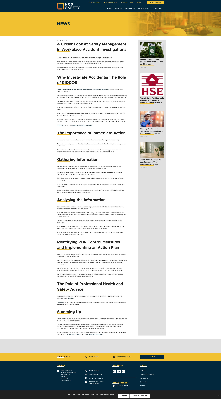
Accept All (124, 395)
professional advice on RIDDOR (82, 125)
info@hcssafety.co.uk (123, 356)
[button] (127, 2)
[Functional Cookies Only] (219, 395)
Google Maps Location (96, 378)
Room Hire (143, 382)
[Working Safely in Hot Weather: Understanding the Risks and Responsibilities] (152, 119)
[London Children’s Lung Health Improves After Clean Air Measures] (152, 50)
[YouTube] (123, 371)
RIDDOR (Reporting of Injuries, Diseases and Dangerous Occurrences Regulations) (83, 89)
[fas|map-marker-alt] (87, 378)
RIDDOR (70, 298)
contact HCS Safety (73, 334)
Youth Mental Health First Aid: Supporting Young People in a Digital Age (150, 162)
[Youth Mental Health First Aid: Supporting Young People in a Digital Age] (152, 150)
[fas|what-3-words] (87, 382)
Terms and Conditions (147, 374)
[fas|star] (115, 386)
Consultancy (144, 378)
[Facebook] (114, 371)
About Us (143, 370)
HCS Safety (60, 125)
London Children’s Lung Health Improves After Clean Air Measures (151, 62)
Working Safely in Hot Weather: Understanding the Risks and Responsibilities (151, 131)
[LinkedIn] (119, 371)
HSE (61, 166)
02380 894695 (94, 356)
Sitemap (143, 385)
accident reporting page (94, 334)
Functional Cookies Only (140, 395)
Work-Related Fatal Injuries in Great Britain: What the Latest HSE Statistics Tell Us (152, 100)
